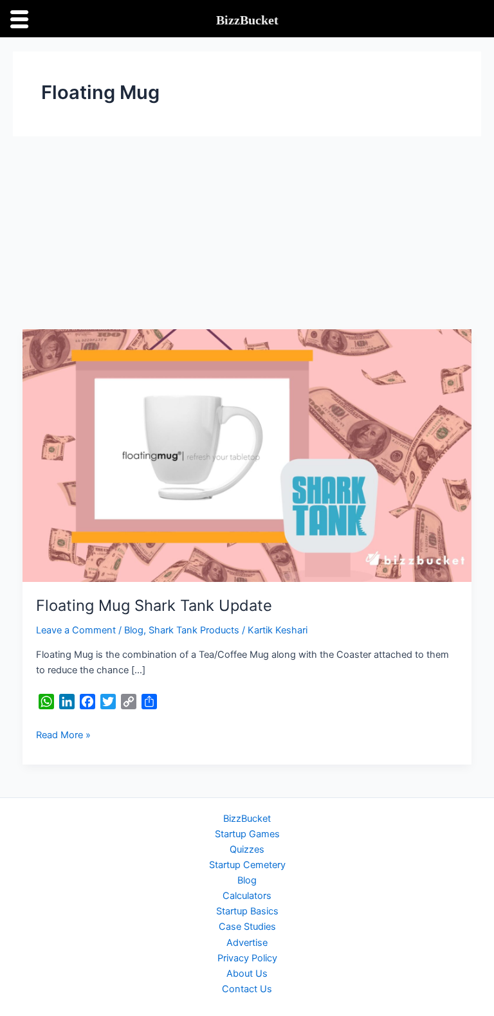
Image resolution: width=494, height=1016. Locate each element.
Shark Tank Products (194, 630)
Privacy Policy (247, 958)
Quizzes (247, 849)
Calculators (247, 896)
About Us (247, 973)
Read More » (63, 734)
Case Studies (247, 926)
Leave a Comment (76, 630)
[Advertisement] (247, 233)
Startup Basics (247, 911)
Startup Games (247, 834)
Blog (133, 630)
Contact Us (247, 989)
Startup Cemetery (247, 865)
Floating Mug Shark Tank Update (154, 605)
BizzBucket (247, 818)
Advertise (247, 942)
